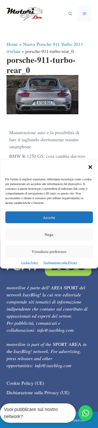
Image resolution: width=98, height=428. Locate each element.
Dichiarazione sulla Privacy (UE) (38, 392)
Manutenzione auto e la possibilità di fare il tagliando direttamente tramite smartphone (44, 139)
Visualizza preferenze (49, 251)
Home (12, 44)
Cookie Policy (29, 262)
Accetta (49, 217)
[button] (90, 167)
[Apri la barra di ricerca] (70, 14)
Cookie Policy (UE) (25, 383)
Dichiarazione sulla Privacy (60, 262)
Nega (49, 234)
